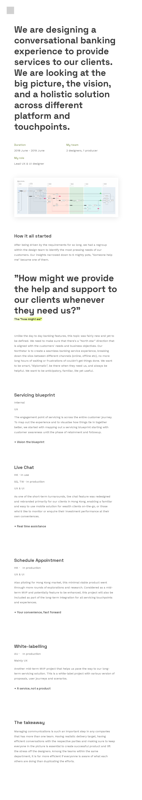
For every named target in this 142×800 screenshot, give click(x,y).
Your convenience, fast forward (39, 612)
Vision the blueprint (30, 442)
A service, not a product (34, 688)
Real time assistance (31, 526)
